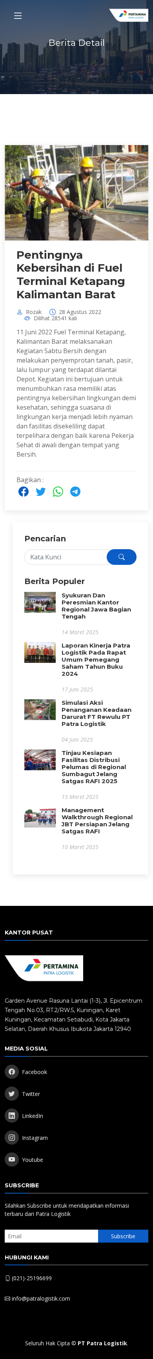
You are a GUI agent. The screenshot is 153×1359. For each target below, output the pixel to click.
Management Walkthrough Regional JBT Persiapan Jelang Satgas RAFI (97, 820)
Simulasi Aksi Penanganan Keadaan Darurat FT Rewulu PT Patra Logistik (96, 713)
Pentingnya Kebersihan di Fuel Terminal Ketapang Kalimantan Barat (70, 274)
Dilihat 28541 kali (55, 318)
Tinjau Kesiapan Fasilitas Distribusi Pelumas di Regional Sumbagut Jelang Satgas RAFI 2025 (94, 767)
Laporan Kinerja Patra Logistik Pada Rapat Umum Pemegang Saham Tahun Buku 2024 (96, 659)
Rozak (34, 312)
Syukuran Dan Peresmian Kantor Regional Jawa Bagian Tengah (96, 606)
